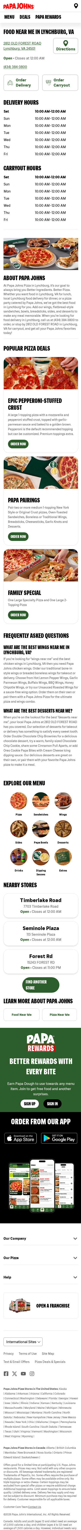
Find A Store (76, 5)
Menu (9, 17)
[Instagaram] (33, 1373)
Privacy (8, 1353)
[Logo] (19, 6)
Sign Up (29, 1103)
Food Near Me (22, 1014)
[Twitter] (16, 1374)
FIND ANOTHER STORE (36, 984)
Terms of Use (28, 1353)
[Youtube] (25, 1373)
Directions (65, 49)
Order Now (18, 444)
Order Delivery (23, 82)
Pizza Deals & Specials (50, 1362)
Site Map (48, 1353)
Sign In (52, 1103)
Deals (25, 17)
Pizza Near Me (60, 1014)
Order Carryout (62, 82)
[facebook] (7, 1373)
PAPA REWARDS (48, 17)
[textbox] (40, 309)
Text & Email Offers (16, 1362)
